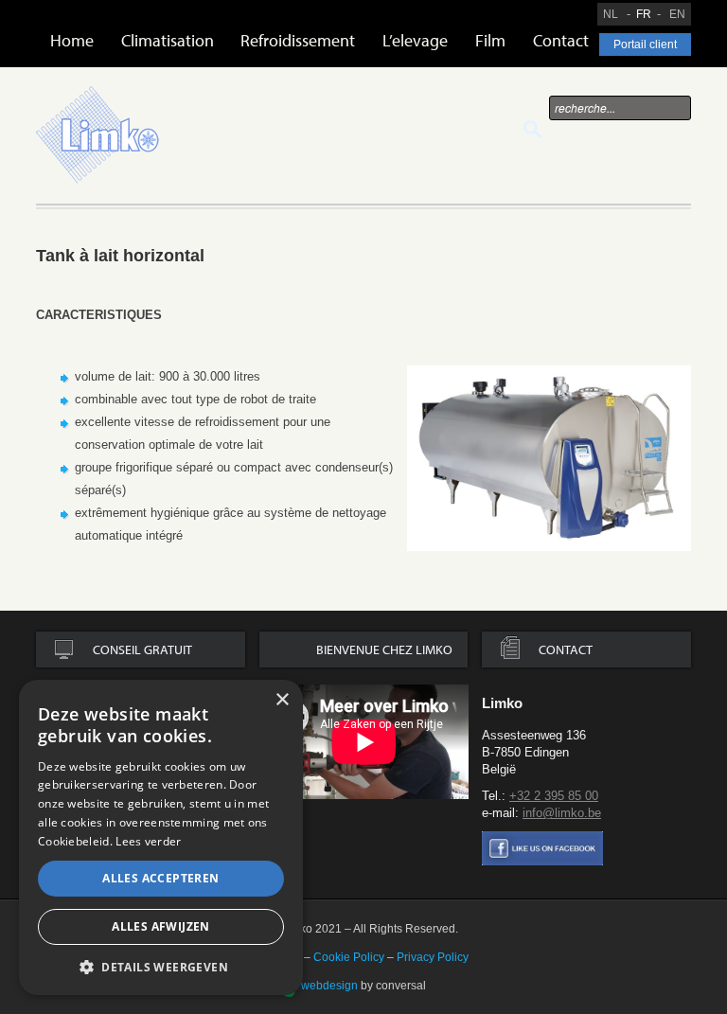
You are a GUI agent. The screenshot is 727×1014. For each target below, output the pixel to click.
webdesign (329, 985)
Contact (561, 40)
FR (643, 14)
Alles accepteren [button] (160, 878)
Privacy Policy (433, 957)
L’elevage (415, 40)
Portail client (645, 44)
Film (490, 40)
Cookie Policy (348, 957)
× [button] (282, 700)
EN (677, 14)
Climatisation (167, 40)
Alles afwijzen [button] (161, 926)
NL (610, 14)
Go (532, 129)
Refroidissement (297, 40)
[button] (161, 966)
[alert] (161, 837)
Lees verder (148, 841)
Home (72, 40)
